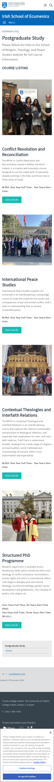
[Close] (50, 732)
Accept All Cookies (27, 776)
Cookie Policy (39, 762)
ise (3, 674)
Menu (12, 22)
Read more (11, 199)
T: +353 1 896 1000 (11, 711)
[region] (27, 755)
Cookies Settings (27, 768)
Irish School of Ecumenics (25, 16)
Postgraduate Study (10, 31)
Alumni (9, 650)
